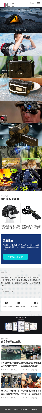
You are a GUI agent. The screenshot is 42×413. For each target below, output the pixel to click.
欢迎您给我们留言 (14, 257)
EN (33, 3)
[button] (17, 30)
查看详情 (6, 292)
